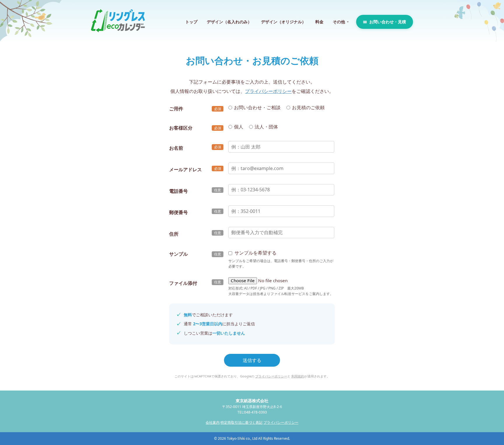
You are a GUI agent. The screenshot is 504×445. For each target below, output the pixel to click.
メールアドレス (185, 169)
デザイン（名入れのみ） (229, 21)
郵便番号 (178, 212)
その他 (341, 21)
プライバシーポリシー (268, 91)
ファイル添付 (183, 283)
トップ (191, 21)
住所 (173, 234)
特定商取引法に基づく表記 (241, 422)
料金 (319, 21)
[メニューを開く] (490, 11)
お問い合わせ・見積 (387, 21)
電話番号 (178, 191)
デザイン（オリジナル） (283, 21)
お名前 (176, 148)
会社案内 (213, 422)
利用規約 (297, 376)
